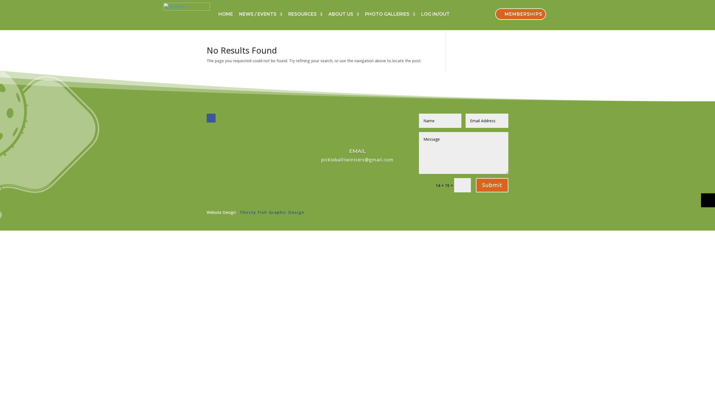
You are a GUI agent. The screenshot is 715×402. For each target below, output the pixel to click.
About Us (340, 14)
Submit (492, 185)
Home (225, 14)
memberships (523, 14)
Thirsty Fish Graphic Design (272, 212)
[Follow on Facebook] (211, 118)
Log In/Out (435, 14)
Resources (302, 14)
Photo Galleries (387, 14)
